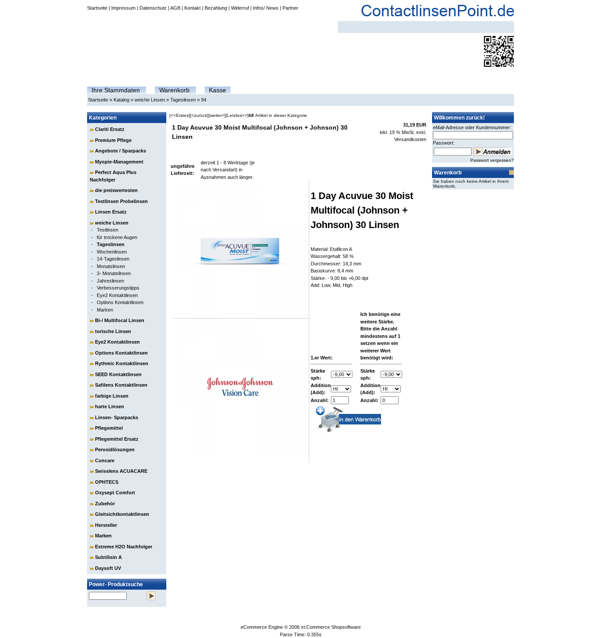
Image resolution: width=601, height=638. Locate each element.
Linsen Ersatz (111, 211)
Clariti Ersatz (110, 129)
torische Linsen (113, 331)
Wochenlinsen (112, 251)
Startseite (97, 8)
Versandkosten (410, 139)
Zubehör (105, 503)
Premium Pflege (113, 140)
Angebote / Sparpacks (120, 150)
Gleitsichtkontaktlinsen (122, 514)
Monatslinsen (111, 266)
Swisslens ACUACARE (121, 471)
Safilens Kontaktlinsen (121, 385)
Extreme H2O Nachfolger (123, 546)
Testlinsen (107, 229)
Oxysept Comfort (115, 492)
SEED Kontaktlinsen (118, 374)
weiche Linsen (150, 99)
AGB (175, 8)
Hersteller (106, 525)
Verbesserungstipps (118, 287)
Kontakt (192, 8)
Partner (290, 8)
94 (203, 99)
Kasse (217, 90)
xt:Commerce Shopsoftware (331, 627)
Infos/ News (266, 8)
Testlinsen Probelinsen (121, 201)
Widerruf (240, 8)
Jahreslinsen (110, 280)
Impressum (123, 8)
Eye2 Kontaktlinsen (117, 295)
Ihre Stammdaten (116, 90)
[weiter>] (217, 115)
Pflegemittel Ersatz (117, 439)
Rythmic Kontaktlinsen (121, 363)
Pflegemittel (109, 428)
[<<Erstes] (179, 115)
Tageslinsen (183, 99)
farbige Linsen (111, 396)
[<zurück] (199, 115)
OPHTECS (106, 482)
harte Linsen (109, 406)
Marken (105, 309)
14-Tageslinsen (113, 258)
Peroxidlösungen (115, 449)
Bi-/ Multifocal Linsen (119, 320)
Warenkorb (174, 90)
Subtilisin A (108, 557)
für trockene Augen (117, 237)
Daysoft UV (108, 568)
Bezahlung (216, 8)
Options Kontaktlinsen (120, 302)
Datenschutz (153, 8)
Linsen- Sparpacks (116, 417)
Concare (104, 460)
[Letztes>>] (237, 115)
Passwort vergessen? (492, 160)
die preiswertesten (116, 190)
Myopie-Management (119, 161)
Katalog (121, 99)
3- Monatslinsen (114, 273)
